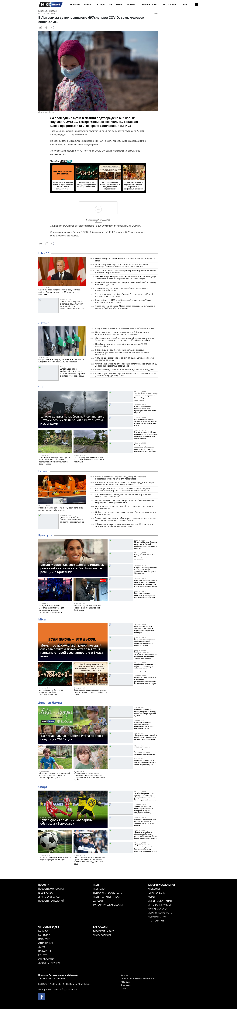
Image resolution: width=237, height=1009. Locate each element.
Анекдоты (132, 4)
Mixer (119, 4)
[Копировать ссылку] (47, 27)
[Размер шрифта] (40, 27)
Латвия (88, 4)
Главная (42, 10)
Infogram (98, 222)
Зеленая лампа (150, 4)
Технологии (169, 4)
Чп (110, 4)
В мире (101, 4)
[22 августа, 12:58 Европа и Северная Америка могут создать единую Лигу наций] (55, 842)
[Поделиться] (52, 27)
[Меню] (196, 4)
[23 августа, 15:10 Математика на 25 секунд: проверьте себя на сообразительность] (55, 674)
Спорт (183, 4)
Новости (75, 4)
